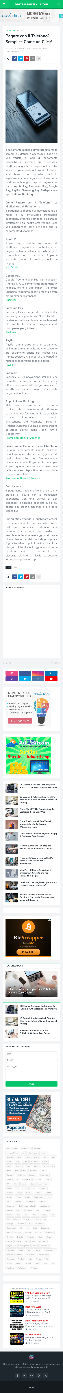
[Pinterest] (26, 58)
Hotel (49, 1197)
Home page (11, 30)
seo (26, 1241)
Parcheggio (11, 1228)
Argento (37, 1157)
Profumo (38, 1232)
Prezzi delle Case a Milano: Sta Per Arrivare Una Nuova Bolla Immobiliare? (37, 861)
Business (33, 1171)
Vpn (52, 1263)
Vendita (19, 1263)
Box (24, 1171)
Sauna (9, 1241)
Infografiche (30, 1201)
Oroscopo (20, 1224)
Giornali (38, 1193)
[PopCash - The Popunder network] (28, 1132)
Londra (9, 1215)
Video (37, 1263)
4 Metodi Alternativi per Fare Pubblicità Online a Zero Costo (31, 991)
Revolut (10, 1237)
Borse (17, 1171)
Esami (9, 1188)
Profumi (28, 1232)
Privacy (18, 1232)
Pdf (21, 1228)
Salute (49, 1237)
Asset (9, 1162)
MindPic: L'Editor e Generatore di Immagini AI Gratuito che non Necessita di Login (36, 873)
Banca (44, 1162)
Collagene (26, 1179)
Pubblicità (49, 1232)
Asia (53, 1157)
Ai (23, 1153)
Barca (9, 1166)
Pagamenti (39, 1224)
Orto (29, 1224)
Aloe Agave (32, 1153)
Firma (25, 1188)
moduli (44, 1215)
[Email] (32, 58)
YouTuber (34, 1268)
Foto (32, 1188)
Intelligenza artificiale (27, 1206)
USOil (9, 1263)
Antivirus (10, 1157)
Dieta (24, 1184)
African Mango (12, 1153)
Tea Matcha (30, 1255)
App (20, 30)
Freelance (42, 1188)
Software (10, 1250)
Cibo (16, 1179)
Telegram (10, 1259)
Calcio (43, 1171)
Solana (21, 1250)
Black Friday (48, 1166)
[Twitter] (20, 58)
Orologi (10, 1224)
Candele (10, 1175)
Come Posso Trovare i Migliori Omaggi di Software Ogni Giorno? (38, 835)
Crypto (47, 1179)
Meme (26, 1215)
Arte (46, 1157)
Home (31, 1387)
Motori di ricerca (13, 1219)
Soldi (29, 1250)
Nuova (8, 662)
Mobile (34, 1215)
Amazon (44, 1153)
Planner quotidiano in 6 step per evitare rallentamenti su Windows (36, 847)
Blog (9, 1171)
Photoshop (45, 1228)
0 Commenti (14, 51)
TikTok (21, 1259)
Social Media (45, 1246)
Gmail (9, 1197)
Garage (19, 1193)
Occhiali (36, 1219)
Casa (9, 1179)
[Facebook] (14, 58)
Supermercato (49, 1250)
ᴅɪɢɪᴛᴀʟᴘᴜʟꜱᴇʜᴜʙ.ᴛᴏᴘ (31, 4)
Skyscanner (11, 1246)
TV (47, 1259)
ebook (32, 1184)
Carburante (43, 1175)
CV (8, 1184)
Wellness (10, 1268)
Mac (18, 1215)
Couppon (37, 1179)
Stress (38, 1250)
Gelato (28, 1193)
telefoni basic (44, 1255)
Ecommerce (43, 1184)
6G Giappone (12, 1148)
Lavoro (29, 1210)
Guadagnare (38, 1197)
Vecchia (54, 662)
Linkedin (47, 1210)
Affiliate (37, 1148)
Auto (25, 1162)
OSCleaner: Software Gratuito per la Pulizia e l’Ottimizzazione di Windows (38, 786)
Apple (27, 1157)
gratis (27, 1197)
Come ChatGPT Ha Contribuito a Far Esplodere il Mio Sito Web (37, 810)
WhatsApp (22, 1268)
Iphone (9, 1210)
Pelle (35, 1228)
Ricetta (20, 1237)
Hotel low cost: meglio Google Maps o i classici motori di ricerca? (38, 884)
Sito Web (42, 1241)
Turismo (39, 1259)
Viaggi (28, 1263)
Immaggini (18, 1201)
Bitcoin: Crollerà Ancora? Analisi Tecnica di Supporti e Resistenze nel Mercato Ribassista (37, 897)
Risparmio (31, 1237)
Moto (53, 1215)
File (17, 1188)
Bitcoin (36, 1166)
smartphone (24, 1246)
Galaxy (10, 1193)
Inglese (42, 1201)
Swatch (10, 1255)
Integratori (11, 1206)
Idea (8, 1201)
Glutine (48, 1193)
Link (38, 1210)
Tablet (19, 1255)
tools (29, 1259)
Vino (45, 1263)
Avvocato (34, 1162)
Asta (17, 1162)
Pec (27, 1228)
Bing (28, 1166)
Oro (44, 1219)
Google (18, 1197)
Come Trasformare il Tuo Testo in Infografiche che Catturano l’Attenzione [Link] (36, 824)
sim (33, 1241)
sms (34, 1246)
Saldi (41, 1237)
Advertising (25, 1148)
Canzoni (32, 1175)
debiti (16, 1184)
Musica (26, 1219)
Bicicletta (19, 1166)
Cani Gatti (21, 1175)
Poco (9, 1232)
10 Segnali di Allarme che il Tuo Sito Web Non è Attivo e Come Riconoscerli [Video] (38, 800)
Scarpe (18, 1241)
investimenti (44, 1206)
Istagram (19, 1210)
